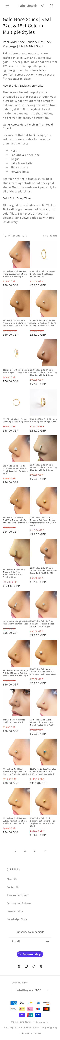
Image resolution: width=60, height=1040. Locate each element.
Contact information (32, 1033)
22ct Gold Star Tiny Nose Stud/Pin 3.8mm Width (14, 721)
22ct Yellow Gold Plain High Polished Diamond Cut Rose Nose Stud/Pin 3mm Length (15, 673)
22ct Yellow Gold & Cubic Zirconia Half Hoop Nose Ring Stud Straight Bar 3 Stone (43, 467)
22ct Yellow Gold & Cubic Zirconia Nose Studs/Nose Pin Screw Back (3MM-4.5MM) (43, 570)
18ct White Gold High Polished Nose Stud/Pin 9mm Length (16, 622)
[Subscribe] (48, 941)
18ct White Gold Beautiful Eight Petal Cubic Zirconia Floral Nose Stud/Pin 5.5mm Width (15, 470)
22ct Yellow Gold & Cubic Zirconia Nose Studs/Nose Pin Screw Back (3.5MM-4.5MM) (16, 323)
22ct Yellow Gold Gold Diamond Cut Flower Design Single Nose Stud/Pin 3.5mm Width (43, 521)
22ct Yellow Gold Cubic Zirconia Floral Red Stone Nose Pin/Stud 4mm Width (42, 722)
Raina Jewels (25, 1022)
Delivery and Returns (19, 903)
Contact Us (13, 887)
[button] (7, 6)
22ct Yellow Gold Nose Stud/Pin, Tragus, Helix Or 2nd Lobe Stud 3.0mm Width (16, 771)
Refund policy (42, 1022)
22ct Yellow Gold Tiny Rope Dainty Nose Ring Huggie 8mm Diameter (42, 274)
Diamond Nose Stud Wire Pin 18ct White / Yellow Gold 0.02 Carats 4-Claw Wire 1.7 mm (43, 323)
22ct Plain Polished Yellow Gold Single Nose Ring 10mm (16, 420)
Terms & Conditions (18, 895)
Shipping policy (49, 1027)
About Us (12, 879)
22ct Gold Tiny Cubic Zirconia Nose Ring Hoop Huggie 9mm (16, 371)
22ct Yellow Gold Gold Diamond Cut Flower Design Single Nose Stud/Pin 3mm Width (43, 822)
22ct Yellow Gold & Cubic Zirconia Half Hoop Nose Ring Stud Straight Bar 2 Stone (43, 372)
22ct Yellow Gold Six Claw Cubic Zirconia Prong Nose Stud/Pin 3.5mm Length (15, 820)
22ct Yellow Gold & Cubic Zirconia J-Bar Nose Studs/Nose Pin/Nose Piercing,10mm (14, 573)
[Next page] (45, 850)
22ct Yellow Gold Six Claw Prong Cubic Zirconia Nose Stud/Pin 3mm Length (15, 274)
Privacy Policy (15, 911)
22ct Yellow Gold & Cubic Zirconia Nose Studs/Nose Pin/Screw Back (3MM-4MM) (43, 671)
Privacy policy (13, 1027)
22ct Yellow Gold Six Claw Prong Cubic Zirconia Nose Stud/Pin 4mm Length (42, 623)
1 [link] (15, 850)
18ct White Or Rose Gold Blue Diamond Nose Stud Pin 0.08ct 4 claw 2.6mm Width (43, 771)
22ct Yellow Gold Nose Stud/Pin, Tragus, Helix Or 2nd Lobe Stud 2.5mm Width (16, 520)
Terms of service (30, 1027)
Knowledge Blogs (17, 919)
